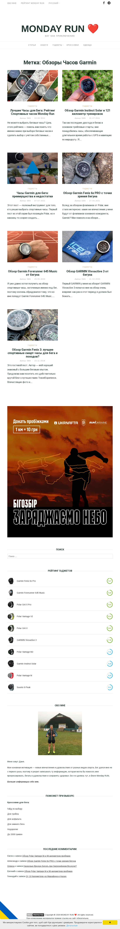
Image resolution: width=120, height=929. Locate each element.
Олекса (10, 866)
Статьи (32, 45)
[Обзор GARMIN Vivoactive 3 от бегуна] (87, 246)
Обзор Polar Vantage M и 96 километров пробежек (46, 856)
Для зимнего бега (15, 824)
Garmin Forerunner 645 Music (31, 593)
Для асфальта (14, 819)
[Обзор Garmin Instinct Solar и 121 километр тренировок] (87, 85)
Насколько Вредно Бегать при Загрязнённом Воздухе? (50, 866)
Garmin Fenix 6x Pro (26, 581)
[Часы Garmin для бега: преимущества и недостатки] (32, 168)
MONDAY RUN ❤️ (60, 28)
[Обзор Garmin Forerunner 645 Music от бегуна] (32, 246)
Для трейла (13, 814)
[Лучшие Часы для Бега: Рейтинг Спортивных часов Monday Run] (32, 85)
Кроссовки (73, 45)
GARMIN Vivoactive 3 (27, 640)
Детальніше (72, 925)
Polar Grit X (22, 628)
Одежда (87, 45)
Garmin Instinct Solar (26, 664)
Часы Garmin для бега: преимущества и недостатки (32, 194)
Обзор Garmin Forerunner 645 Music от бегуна (32, 273)
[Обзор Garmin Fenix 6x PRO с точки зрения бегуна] (87, 168)
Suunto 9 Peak (23, 687)
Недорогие (12, 829)
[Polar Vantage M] (11, 675)
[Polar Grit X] (11, 628)
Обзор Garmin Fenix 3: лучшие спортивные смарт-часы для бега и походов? (33, 353)
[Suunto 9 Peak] (11, 687)
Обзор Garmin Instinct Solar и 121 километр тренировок (87, 112)
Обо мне (12, 3)
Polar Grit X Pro (24, 604)
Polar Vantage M (24, 675)
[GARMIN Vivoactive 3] (11, 640)
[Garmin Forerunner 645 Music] (11, 592)
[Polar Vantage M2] (11, 652)
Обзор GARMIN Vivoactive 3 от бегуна (87, 273)
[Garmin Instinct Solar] (11, 663)
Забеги (44, 45)
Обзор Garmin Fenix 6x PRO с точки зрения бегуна (87, 194)
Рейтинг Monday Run (32, 3)
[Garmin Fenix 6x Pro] (11, 581)
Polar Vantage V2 (25, 616)
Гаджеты (57, 45)
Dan (26, 118)
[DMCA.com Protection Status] (35, 915)
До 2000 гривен (14, 834)
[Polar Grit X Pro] (11, 604)
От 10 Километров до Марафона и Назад (46, 876)
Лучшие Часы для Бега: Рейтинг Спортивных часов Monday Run (32, 112)
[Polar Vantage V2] (11, 616)
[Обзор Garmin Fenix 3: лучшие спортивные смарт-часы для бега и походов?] (32, 325)
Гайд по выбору (14, 809)
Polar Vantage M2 (25, 652)
